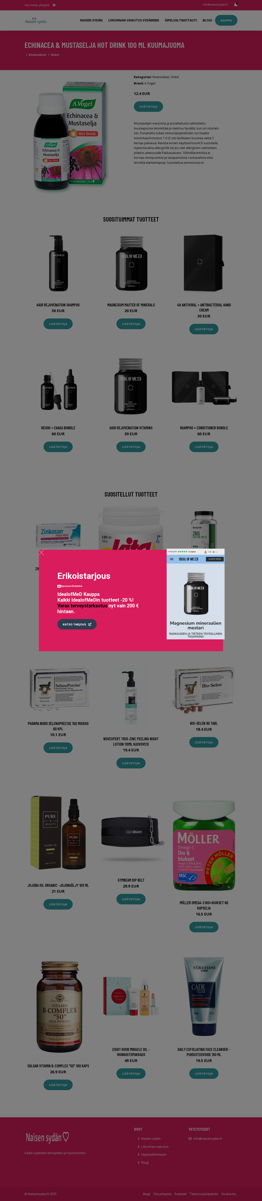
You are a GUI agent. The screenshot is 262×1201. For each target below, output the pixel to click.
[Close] (41, 552)
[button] (77, 624)
